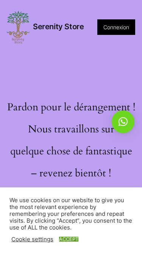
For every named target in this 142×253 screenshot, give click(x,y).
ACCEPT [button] (68, 239)
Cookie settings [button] (32, 239)
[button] (123, 121)
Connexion (116, 27)
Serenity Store (58, 26)
